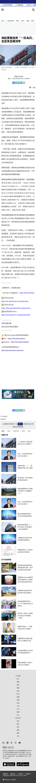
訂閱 (32, 424)
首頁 (2, 21)
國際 (18, 688)
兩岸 (32, 21)
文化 (18, 715)
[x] (15, 742)
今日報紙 (18, 676)
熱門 (22, 21)
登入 (20, 424)
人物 (18, 706)
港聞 (27, 21)
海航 (29, 431)
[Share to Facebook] (13, 83)
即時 (17, 21)
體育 (18, 724)
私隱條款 (28, 774)
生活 (18, 709)
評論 (18, 703)
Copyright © (6, 775)
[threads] (11, 742)
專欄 (18, 697)
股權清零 (16, 431)
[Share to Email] (24, 83)
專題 (18, 700)
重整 (8, 431)
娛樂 (18, 730)
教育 (18, 727)
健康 (18, 712)
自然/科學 (18, 718)
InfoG (18, 694)
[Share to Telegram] (19, 83)
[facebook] (7, 742)
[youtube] (19, 742)
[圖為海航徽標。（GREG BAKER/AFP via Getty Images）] (18, 55)
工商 (18, 736)
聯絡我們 (12, 774)
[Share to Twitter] (16, 83)
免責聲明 (20, 774)
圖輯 (18, 733)
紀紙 (18, 721)
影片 (18, 679)
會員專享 (11, 21)
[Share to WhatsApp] (21, 83)
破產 (23, 431)
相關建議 (5, 774)
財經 (18, 691)
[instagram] (3, 742)
